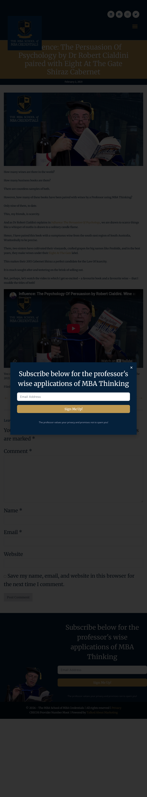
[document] (73, 398)
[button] (131, 367)
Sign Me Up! (74, 409)
